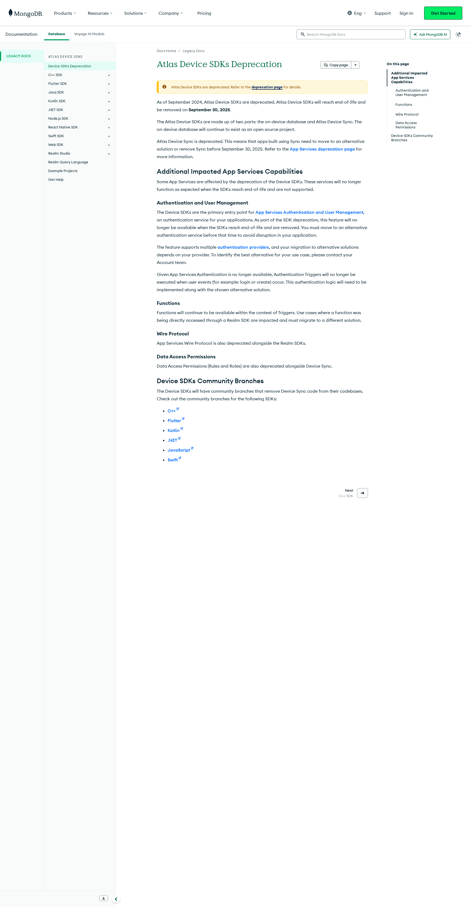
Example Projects (62, 171)
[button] (357, 13)
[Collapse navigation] (116, 898)
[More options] (355, 65)
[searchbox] (351, 34)
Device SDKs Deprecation (69, 66)
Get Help (56, 179)
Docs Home (166, 51)
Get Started (443, 13)
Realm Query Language (68, 162)
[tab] (57, 33)
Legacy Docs (193, 51)
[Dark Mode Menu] (458, 34)
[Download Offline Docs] (103, 898)
